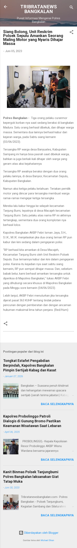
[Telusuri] (71, 8)
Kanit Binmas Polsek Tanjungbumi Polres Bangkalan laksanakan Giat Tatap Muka (31, 476)
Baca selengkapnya (57, 404)
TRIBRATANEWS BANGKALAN (38, 9)
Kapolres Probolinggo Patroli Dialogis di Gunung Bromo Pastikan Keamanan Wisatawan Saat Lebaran (32, 421)
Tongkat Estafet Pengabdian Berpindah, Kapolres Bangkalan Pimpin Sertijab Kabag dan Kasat (29, 365)
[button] (71, 33)
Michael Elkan (47, 540)
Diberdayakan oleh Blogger (40, 533)
